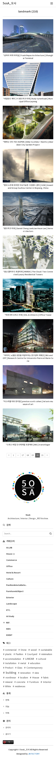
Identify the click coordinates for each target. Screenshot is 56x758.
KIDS (8, 629)
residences (20, 686)
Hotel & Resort (13, 573)
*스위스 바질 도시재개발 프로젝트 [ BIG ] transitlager (28, 445)
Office (9, 566)
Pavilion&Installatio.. (16, 585)
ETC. (8, 610)
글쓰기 (8, 734)
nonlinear (10, 677)
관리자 (8, 728)
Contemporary (35, 667)
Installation (10, 663)
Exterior (10, 597)
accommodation (13, 659)
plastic (8, 654)
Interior (47, 682)
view (37, 673)
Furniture (34, 682)
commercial (11, 650)
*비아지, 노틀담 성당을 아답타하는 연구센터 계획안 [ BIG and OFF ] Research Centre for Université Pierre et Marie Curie (28, 358)
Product (9, 668)
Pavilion (19, 654)
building (11, 672)
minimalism (46, 654)
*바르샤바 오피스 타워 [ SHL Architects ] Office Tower (28, 315)
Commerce (11, 560)
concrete (20, 682)
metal (23, 663)
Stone (24, 650)
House (9, 554)
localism (24, 678)
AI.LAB (9, 548)
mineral (9, 682)
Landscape (11, 604)
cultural (42, 659)
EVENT (9, 635)
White (8, 686)
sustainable (46, 650)
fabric (46, 678)
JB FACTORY (34, 754)
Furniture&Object (15, 591)
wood (34, 650)
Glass (19, 668)
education (35, 663)
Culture (9, 579)
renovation (25, 673)
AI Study (10, 616)
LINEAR (29, 659)
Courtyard (32, 654)
